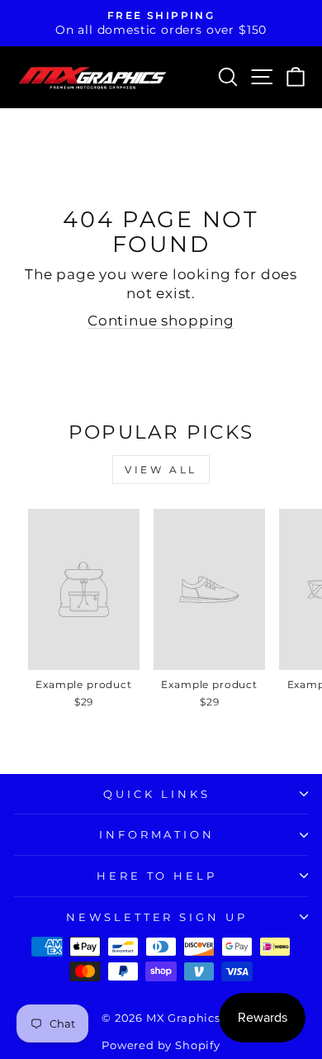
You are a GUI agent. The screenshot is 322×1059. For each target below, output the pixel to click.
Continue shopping (161, 320)
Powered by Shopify (161, 1045)
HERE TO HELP (157, 875)
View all (161, 469)
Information (157, 834)
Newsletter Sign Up (157, 917)
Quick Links (157, 793)
